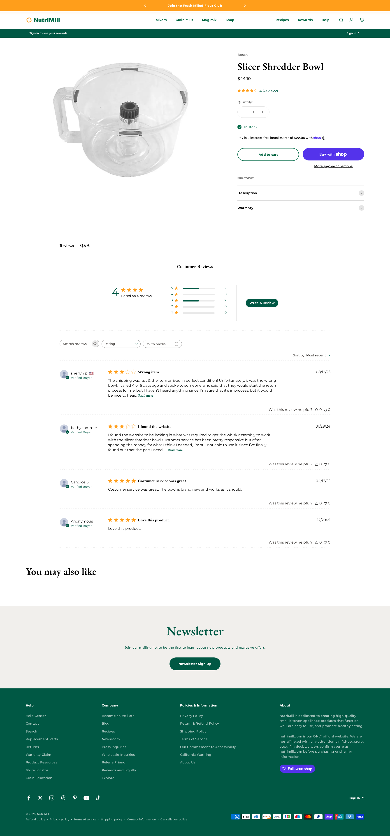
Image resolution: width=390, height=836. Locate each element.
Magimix (209, 20)
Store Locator (37, 770)
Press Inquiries (114, 747)
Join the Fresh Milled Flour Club (195, 6)
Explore (108, 778)
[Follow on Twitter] (40, 798)
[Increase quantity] (262, 112)
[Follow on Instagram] (52, 798)
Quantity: (245, 102)
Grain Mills (184, 20)
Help (326, 20)
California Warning (195, 755)
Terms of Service (194, 739)
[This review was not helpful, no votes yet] (325, 409)
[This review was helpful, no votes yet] (316, 409)
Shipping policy (112, 819)
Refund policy (35, 819)
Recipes (282, 20)
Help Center (36, 716)
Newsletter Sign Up (195, 664)
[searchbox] (75, 343)
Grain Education (39, 778)
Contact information (141, 819)
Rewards (305, 20)
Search (31, 731)
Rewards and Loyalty (119, 770)
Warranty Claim (38, 755)
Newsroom (111, 739)
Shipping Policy (193, 731)
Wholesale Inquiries (118, 755)
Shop (230, 20)
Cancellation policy (173, 819)
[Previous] (145, 5)
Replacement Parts (42, 739)
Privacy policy (59, 819)
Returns (32, 747)
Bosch (242, 55)
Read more (145, 395)
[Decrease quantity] (244, 112)
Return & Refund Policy (199, 723)
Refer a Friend (114, 762)
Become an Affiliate (118, 716)
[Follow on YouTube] (86, 798)
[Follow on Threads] (63, 798)
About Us (187, 762)
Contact (32, 723)
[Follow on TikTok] (98, 798)
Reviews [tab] (67, 245)
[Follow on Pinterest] (75, 798)
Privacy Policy (191, 716)
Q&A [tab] (85, 245)
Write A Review (262, 303)
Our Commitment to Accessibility (208, 747)
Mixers (161, 20)
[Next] (245, 5)
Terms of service (85, 819)
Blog (106, 723)
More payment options (333, 166)
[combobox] (121, 344)
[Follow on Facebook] (29, 798)
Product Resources (41, 762)
